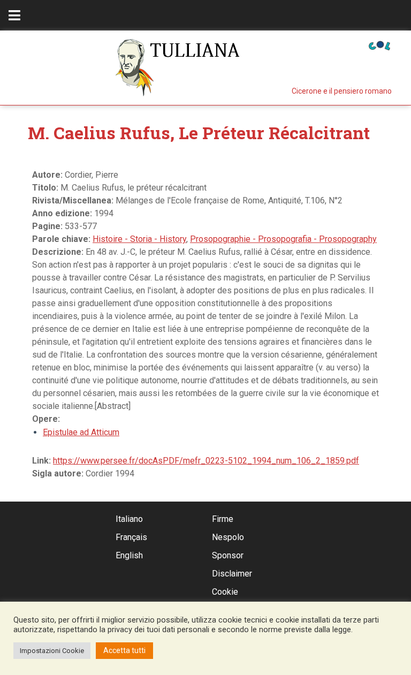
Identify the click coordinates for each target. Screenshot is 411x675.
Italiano (129, 519)
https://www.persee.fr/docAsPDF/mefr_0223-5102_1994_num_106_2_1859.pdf (206, 461)
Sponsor (227, 555)
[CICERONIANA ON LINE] (379, 45)
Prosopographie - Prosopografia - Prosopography (283, 239)
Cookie (225, 592)
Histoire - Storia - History (139, 239)
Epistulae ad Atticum (81, 432)
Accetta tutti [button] (124, 650)
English (129, 555)
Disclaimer (232, 573)
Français (131, 537)
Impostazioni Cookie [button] (52, 651)
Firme (222, 519)
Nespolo (228, 537)
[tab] (14, 15)
